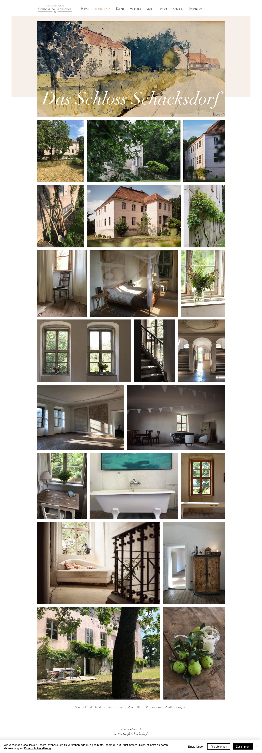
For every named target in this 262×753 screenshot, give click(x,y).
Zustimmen (243, 746)
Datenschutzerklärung (37, 748)
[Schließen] (257, 746)
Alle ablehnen (219, 746)
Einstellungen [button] (196, 746)
